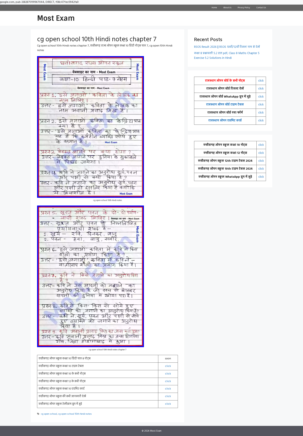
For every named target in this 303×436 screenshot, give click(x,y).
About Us (227, 7)
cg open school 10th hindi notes (75, 414)
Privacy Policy (244, 7)
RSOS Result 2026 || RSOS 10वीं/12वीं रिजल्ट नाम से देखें (227, 47)
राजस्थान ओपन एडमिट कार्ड (225, 120)
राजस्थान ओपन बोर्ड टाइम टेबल (225, 104)
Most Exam (56, 18)
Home (214, 7)
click (168, 366)
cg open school (49, 414)
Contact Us (261, 7)
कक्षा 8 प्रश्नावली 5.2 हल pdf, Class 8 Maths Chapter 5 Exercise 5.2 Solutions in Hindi (226, 55)
